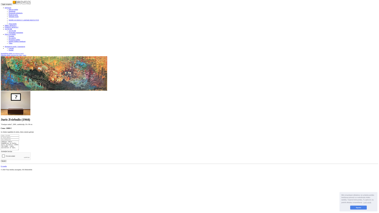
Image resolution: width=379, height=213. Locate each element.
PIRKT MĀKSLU (11, 25)
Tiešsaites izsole (14, 16)
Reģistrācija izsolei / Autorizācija (15, 46)
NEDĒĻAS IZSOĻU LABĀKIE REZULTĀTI (24, 20)
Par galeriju (12, 38)
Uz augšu (4, 166)
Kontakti (11, 36)
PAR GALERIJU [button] (10, 34)
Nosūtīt (4, 161)
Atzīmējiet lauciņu (6, 151)
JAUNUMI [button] (8, 29)
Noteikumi (12, 11)
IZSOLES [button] (8, 8)
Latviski (11, 48)
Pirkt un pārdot (13, 9)
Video (10, 43)
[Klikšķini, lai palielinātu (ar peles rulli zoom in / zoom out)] (54, 90)
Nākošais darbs (13, 55)
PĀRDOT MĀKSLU (11, 27)
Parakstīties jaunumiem (16, 32)
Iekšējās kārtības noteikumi (17, 41)
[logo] (22, 4)
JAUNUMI (12, 31)
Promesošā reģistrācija (16, 13)
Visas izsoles (13, 24)
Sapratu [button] (358, 207)
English (11, 50)
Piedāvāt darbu (13, 15)
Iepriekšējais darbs (12, 53)
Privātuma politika (14, 40)
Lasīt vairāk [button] (367, 202)
